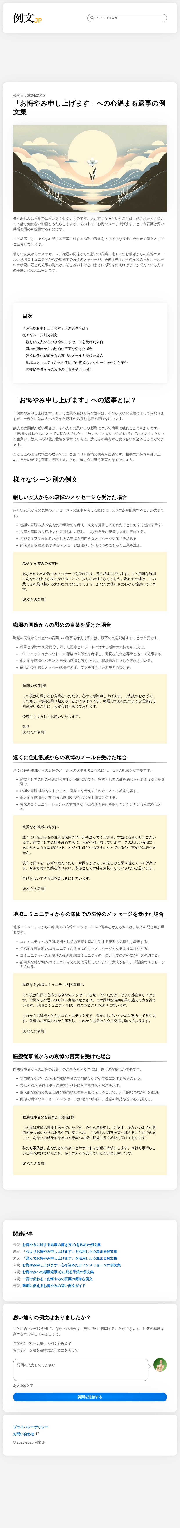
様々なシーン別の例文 (40, 335)
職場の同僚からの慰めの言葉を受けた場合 (59, 349)
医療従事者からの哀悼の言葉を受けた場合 (59, 369)
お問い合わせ (23, 1434)
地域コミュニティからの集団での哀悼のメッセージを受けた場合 (77, 362)
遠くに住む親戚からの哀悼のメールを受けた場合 (64, 355)
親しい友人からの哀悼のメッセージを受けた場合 (64, 342)
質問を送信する (90, 1397)
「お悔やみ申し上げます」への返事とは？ (55, 328)
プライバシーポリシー (30, 1427)
